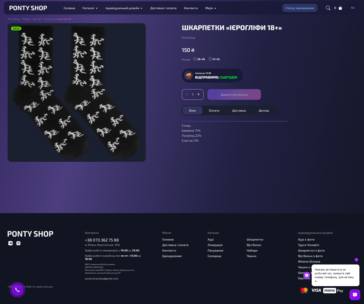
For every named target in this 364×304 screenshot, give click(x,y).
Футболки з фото (310, 256)
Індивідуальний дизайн (122, 8)
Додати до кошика (234, 94)
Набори (252, 250)
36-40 (201, 59)
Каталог (88, 8)
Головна (69, 8)
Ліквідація (215, 245)
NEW (16, 28)
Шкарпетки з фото (311, 250)
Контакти (191, 8)
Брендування (172, 256)
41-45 (216, 59)
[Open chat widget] (355, 295)
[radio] (200, 59)
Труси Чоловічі (308, 245)
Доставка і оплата (163, 8)
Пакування (216, 250)
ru (353, 7)
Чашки (251, 256)
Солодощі (214, 256)
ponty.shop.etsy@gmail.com (101, 278)
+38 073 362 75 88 (102, 239)
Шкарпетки (255, 239)
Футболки (254, 245)
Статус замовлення (300, 8)
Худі (211, 239)
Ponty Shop (188, 37)
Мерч (209, 8)
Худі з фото (306, 239)
